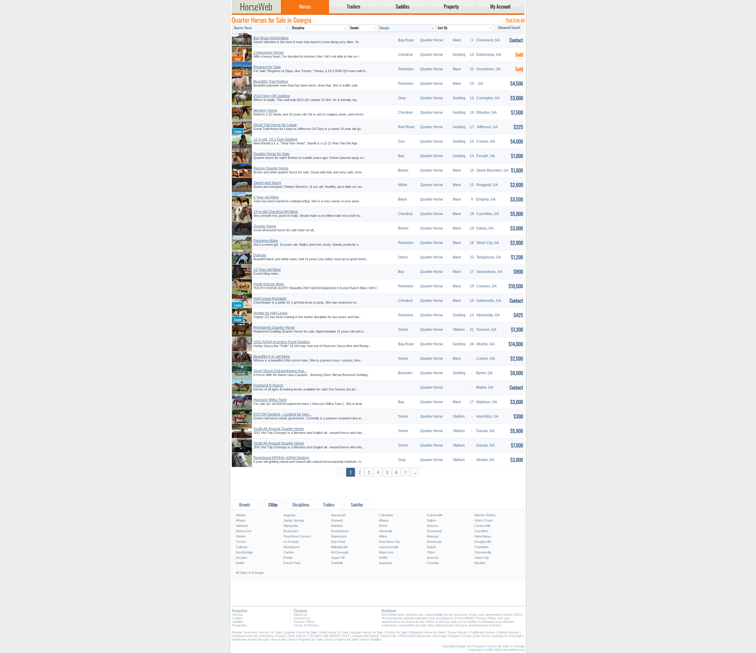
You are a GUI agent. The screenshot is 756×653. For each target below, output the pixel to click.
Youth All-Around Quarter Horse (278, 429)
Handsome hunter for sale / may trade (259, 639)
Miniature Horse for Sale (427, 632)
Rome (383, 525)
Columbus (386, 515)
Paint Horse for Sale (334, 632)
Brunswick (291, 531)
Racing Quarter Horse (271, 168)
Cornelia (433, 563)
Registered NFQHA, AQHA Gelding (281, 458)
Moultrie (479, 563)
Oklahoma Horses (245, 636)
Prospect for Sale (267, 67)
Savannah (338, 515)
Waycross (386, 552)
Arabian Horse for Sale (367, 632)
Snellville (337, 563)
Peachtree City (389, 541)
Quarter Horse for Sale (271, 154)
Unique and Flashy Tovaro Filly (374, 636)
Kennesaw (434, 541)
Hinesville (385, 531)
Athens (241, 520)
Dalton (431, 520)
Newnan (433, 536)
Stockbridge (244, 552)
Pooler (288, 557)
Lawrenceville (388, 547)
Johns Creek (483, 520)
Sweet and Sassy (267, 183)
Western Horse (265, 110)
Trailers (237, 618)
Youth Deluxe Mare (268, 284)
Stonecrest (243, 531)
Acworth (433, 557)
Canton (289, 552)
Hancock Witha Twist (269, 400)
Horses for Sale (270, 632)
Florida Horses (508, 632)
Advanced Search (509, 27)
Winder (241, 536)
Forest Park (292, 563)
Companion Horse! (268, 53)
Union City (481, 557)
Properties (239, 625)
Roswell (336, 520)
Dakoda (259, 255)
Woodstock (292, 547)
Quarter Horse (264, 226)
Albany (384, 520)
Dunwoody (434, 531)
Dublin (240, 563)
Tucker (241, 541)
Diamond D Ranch (268, 385)
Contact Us (302, 618)
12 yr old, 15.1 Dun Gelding (275, 139)
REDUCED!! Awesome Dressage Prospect (429, 636)
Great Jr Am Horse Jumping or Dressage (492, 636)
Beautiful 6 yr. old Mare (271, 356)
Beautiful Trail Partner (270, 81)
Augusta (289, 515)
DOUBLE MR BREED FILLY (329, 636)
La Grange (291, 541)
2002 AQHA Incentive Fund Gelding (281, 342)
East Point (338, 541)
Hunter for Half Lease (270, 313)
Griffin (383, 557)
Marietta (337, 525)
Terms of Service (306, 625)
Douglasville (482, 541)
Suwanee (385, 563)
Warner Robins (485, 515)
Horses (237, 614)
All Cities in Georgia (249, 572)
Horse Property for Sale (305, 639)
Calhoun (241, 547)
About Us (300, 614)
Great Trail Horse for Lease (275, 125)
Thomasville (482, 552)
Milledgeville (339, 547)
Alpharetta (291, 525)
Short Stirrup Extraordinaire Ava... (280, 371)
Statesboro (339, 536)
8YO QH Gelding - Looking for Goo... (282, 414)
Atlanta (240, 515)
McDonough (339, 552)
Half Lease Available (269, 299)
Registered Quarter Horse (274, 327)
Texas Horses (457, 632)
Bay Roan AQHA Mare (271, 38)
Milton (383, 536)
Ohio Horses (297, 636)
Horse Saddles (371, 639)
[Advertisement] (378, 487)
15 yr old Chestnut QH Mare (275, 212)
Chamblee (481, 547)
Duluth (431, 547)
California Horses (482, 632)
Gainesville (434, 515)
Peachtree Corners (297, 536)
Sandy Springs (294, 520)
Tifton (431, 552)
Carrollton (481, 531)
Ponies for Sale (396, 632)
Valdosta (242, 525)
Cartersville (482, 525)
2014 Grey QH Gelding (271, 96)
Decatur (241, 557)
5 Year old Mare (266, 197)
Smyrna (432, 525)
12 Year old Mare (267, 270)
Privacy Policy (304, 621)
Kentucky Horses (273, 636)
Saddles (238, 621)
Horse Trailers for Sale (341, 639)
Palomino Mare (265, 241)
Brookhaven (339, 531)
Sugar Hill (338, 557)
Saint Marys (482, 536)
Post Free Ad (515, 20)
